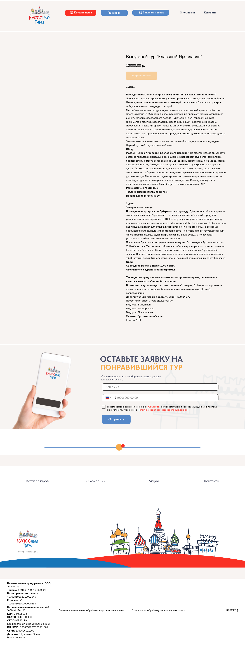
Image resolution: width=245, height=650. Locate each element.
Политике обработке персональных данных (163, 409)
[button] (140, 13)
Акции (116, 12)
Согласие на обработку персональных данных (159, 610)
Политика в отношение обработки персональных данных (92, 610)
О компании (187, 12)
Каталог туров (83, 12)
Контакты (210, 12)
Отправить (116, 419)
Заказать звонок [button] (153, 12)
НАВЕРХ (231, 610)
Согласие (153, 406)
